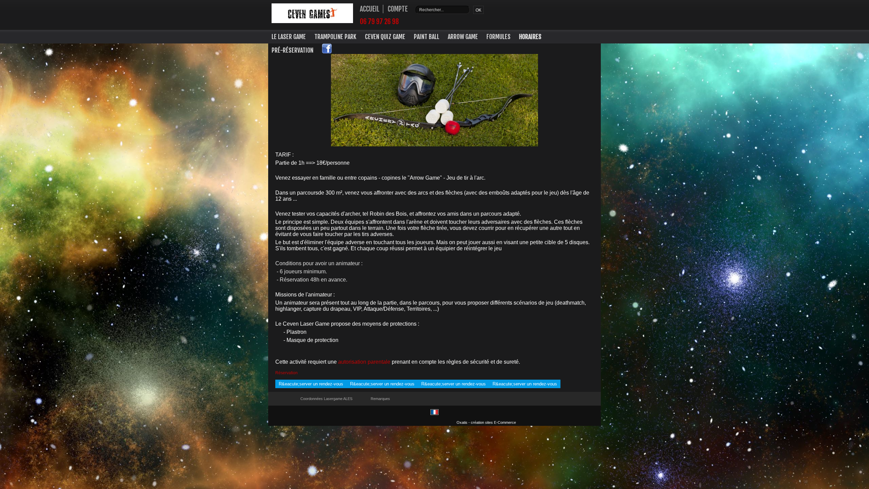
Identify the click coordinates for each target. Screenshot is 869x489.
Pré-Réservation (292, 50)
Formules (498, 36)
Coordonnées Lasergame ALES (326, 399)
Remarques (380, 399)
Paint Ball (426, 36)
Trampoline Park (335, 36)
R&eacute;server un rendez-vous (311, 383)
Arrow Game (463, 36)
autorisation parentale (364, 362)
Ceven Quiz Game (385, 36)
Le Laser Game (289, 36)
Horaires (530, 36)
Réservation (286, 372)
